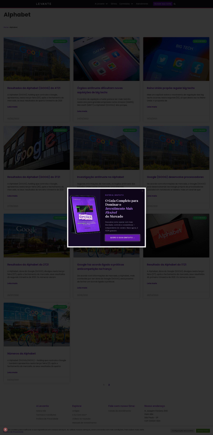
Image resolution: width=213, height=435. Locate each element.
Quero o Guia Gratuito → (122, 238)
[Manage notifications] (5, 430)
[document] (106, 217)
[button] (142, 191)
